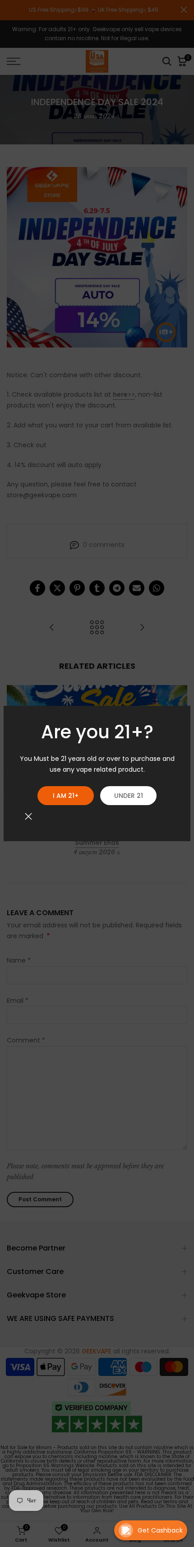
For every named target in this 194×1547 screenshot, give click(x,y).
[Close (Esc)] (28, 816)
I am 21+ (66, 795)
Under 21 (128, 795)
